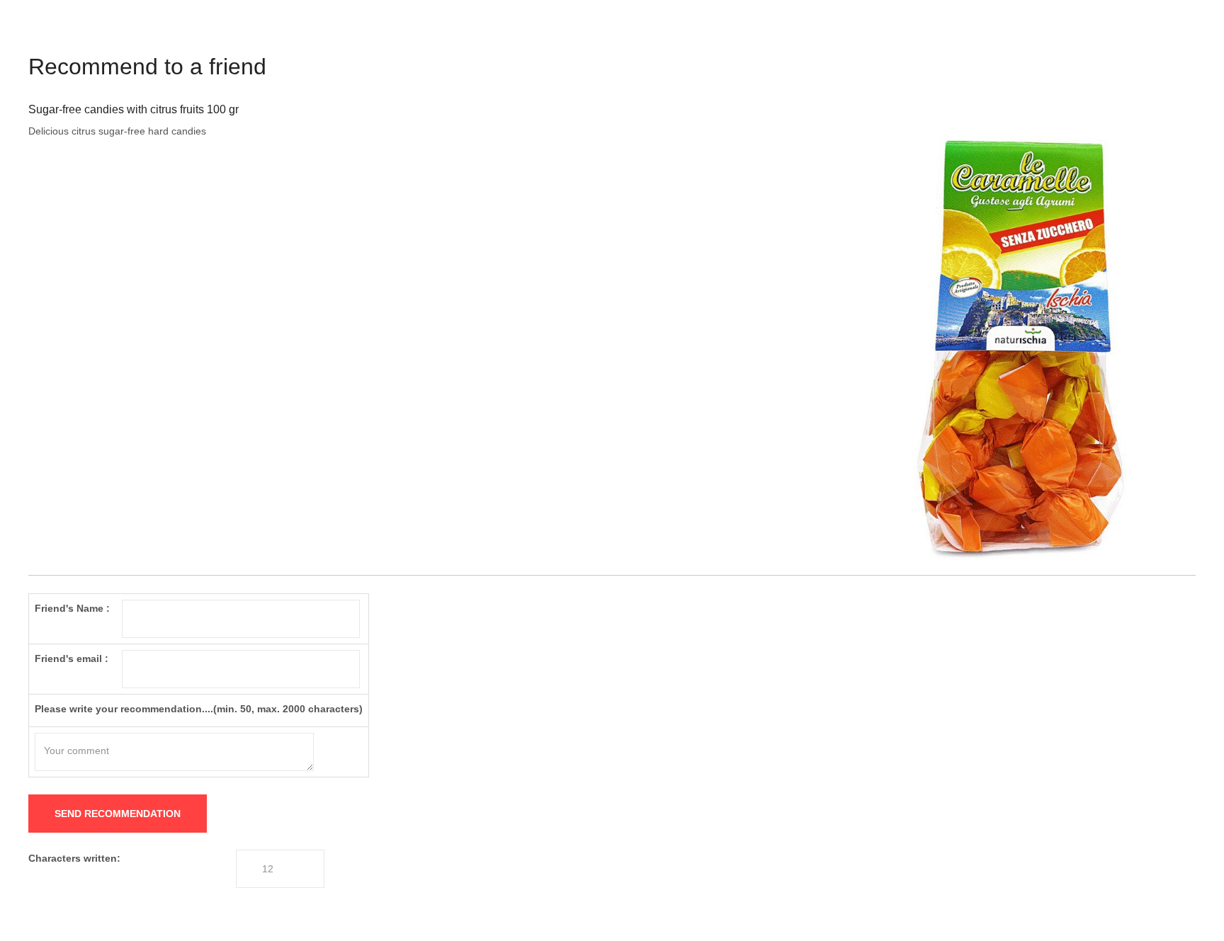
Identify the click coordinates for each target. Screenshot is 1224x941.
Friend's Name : (72, 608)
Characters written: (74, 858)
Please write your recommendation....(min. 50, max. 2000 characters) (199, 708)
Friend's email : (71, 658)
